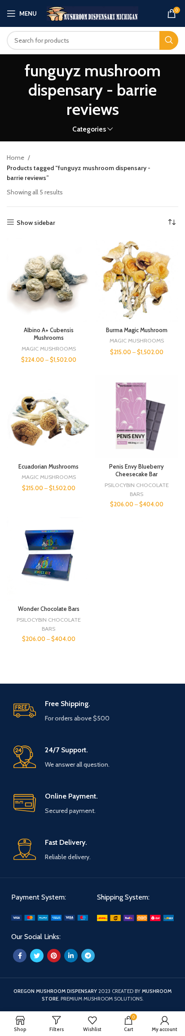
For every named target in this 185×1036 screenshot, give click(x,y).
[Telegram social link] (88, 955)
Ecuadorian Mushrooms (48, 466)
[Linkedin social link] (71, 955)
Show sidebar (36, 222)
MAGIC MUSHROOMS (49, 348)
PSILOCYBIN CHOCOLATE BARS (137, 489)
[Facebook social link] (19, 955)
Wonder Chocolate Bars (48, 609)
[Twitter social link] (37, 955)
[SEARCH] (168, 40)
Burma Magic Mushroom (136, 330)
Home (16, 158)
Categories (89, 129)
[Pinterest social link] (54, 955)
